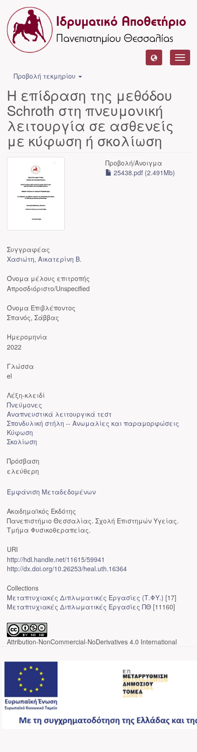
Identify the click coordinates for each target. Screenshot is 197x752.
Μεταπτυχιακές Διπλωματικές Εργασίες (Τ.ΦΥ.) (85, 597)
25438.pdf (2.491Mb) (143, 172)
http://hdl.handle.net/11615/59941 (56, 559)
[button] (154, 57)
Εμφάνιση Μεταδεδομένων (51, 491)
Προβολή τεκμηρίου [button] (45, 75)
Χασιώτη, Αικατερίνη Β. (44, 259)
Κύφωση (20, 432)
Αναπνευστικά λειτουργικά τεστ (59, 414)
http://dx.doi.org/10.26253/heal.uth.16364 (67, 568)
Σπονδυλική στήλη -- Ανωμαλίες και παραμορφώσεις (93, 423)
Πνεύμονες (24, 404)
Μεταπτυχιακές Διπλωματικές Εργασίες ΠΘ (79, 606)
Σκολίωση (22, 441)
